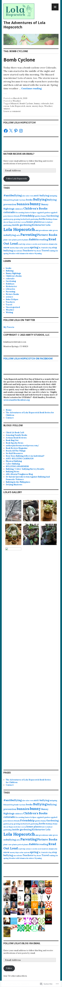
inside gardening (22, 225)
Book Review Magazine (17, 448)
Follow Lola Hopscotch (16, 178)
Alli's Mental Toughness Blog (19, 474)
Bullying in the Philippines (18, 482)
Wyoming (38, 253)
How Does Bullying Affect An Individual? (25, 456)
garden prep (8, 219)
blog (12, 200)
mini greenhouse (42, 230)
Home (9, 410)
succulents (17, 251)
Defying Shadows (14, 484)
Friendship (27, 215)
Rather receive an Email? (18, 153)
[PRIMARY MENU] (55, 6)
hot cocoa (22, 222)
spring (34, 247)
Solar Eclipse (12, 299)
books (29, 199)
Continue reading (31, 88)
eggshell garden (43, 213)
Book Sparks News (14, 443)
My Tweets (8, 327)
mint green (53, 230)
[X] (11, 130)
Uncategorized (13, 307)
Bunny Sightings (13, 273)
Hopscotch (13, 222)
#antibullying (12, 195)
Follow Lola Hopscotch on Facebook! (28, 358)
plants (14, 240)
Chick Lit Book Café (15, 432)
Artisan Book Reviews (16, 437)
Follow (9, 968)
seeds (34, 244)
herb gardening (32, 219)
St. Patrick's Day (45, 248)
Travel (45, 250)
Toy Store (37, 251)
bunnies (23, 204)
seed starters (42, 244)
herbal (23, 219)
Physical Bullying (14, 461)
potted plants (23, 240)
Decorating (19, 213)
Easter (27, 213)
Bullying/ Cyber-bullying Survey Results (25, 469)
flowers (10, 216)
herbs (42, 219)
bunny (37, 103)
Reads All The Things (16, 451)
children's (19, 209)
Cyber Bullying (13, 464)
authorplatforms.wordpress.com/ (22, 445)
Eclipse (33, 213)
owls (18, 235)
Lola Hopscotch (17, 106)
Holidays (49, 219)
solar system (24, 248)
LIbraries (10, 289)
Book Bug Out (12, 440)
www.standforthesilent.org (16, 400)
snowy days (37, 106)
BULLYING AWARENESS (17, 466)
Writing (9, 312)
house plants (33, 221)
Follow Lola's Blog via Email (21, 943)
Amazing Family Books (16, 435)
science (29, 244)
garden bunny (40, 216)
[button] (13, 511)
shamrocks (53, 244)
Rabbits (34, 239)
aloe (24, 196)
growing (17, 219)
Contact (10, 418)
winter (6, 108)
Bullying (40, 199)
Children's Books (35, 208)
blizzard (15, 103)
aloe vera (29, 196)
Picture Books (47, 235)
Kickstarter (38, 225)
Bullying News (12, 471)
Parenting (28, 234)
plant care (7, 240)
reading (43, 239)
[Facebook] (5, 130)
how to (44, 222)
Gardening (52, 215)
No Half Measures (14, 453)
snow (28, 106)
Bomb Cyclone (19, 60)
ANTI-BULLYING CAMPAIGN (19, 458)
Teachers (28, 250)
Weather (17, 101)
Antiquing (53, 196)
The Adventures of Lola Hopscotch (24, 24)
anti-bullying (41, 195)
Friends (17, 216)
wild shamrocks (22, 253)
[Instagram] (21, 130)
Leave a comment (12, 111)
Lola (48, 225)
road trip (21, 244)
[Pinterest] (16, 130)
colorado (45, 103)
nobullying (9, 235)
